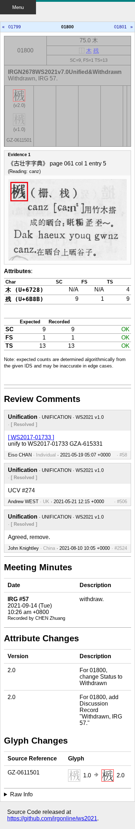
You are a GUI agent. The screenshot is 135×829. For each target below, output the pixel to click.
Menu (18, 7)
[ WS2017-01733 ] (31, 437)
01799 (14, 26)
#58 (123, 455)
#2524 (120, 548)
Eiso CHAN (20, 455)
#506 (122, 501)
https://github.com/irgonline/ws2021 (52, 818)
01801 (120, 26)
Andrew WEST (23, 501)
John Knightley (23, 548)
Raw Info (21, 794)
